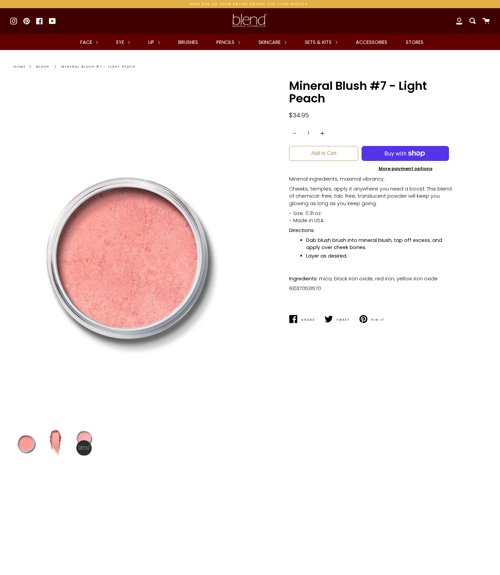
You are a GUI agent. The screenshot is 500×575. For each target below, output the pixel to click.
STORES (414, 42)
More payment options (405, 168)
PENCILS (226, 42)
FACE (87, 42)
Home (20, 66)
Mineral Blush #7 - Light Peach (98, 66)
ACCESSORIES (371, 42)
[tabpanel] (129, 253)
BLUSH (42, 66)
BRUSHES (188, 42)
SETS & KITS (319, 42)
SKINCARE (270, 42)
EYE (121, 42)
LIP (151, 42)
